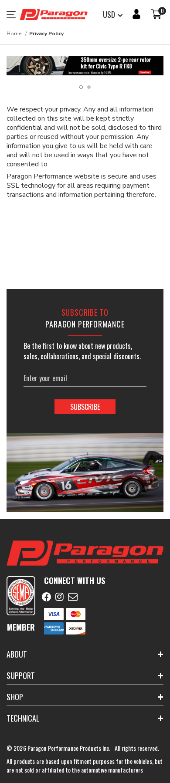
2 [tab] (89, 87)
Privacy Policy (46, 33)
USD (110, 14)
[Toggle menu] (13, 14)
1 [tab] (81, 87)
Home (14, 33)
